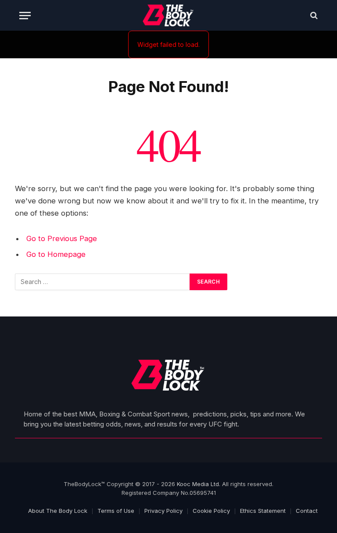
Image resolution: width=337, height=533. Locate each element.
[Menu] (25, 15)
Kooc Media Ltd (198, 483)
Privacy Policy (163, 510)
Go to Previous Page (61, 238)
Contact (307, 510)
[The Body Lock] (169, 15)
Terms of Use (115, 510)
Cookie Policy (211, 510)
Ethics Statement (263, 510)
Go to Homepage (56, 254)
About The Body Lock (57, 510)
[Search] (313, 15)
